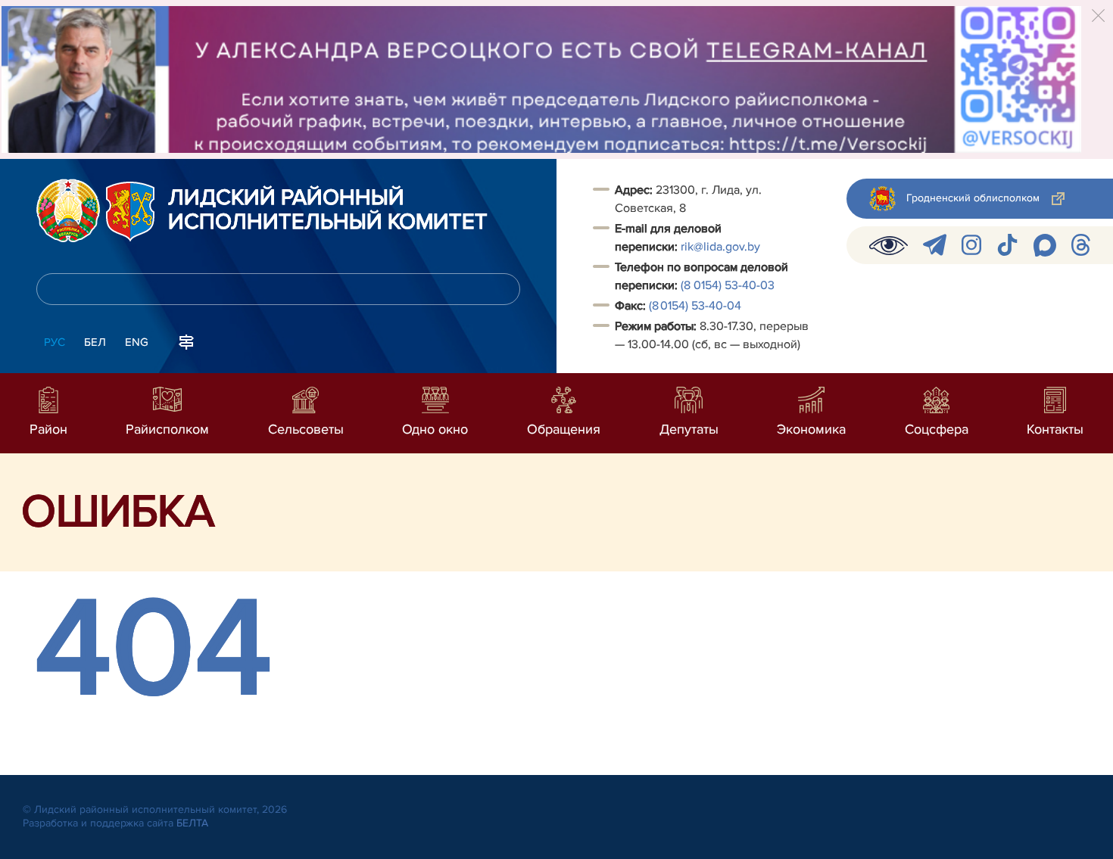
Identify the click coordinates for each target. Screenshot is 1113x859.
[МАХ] (1045, 245)
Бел (95, 342)
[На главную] (68, 210)
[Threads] (1080, 245)
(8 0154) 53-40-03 (728, 285)
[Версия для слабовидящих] (888, 244)
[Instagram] (971, 245)
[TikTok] (1007, 245)
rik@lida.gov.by (722, 246)
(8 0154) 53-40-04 (695, 305)
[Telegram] (934, 245)
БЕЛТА (192, 823)
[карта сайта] (186, 340)
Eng (136, 342)
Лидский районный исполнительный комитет (328, 210)
